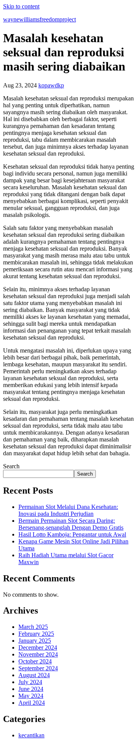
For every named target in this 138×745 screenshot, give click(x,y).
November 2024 (38, 654)
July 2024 (30, 682)
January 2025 (34, 640)
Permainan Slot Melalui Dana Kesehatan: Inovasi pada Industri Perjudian (68, 510)
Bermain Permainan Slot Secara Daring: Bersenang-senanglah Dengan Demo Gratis (70, 524)
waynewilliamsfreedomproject (39, 19)
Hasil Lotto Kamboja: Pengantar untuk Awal (72, 534)
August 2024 (34, 675)
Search (11, 466)
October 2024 (35, 661)
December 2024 (37, 647)
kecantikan (31, 735)
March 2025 (33, 627)
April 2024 (31, 702)
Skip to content (21, 6)
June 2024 (30, 689)
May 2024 (30, 695)
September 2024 (38, 668)
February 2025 (36, 633)
